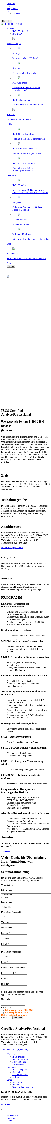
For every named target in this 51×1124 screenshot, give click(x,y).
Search (11, 266)
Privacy (15, 1084)
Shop (9, 244)
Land (4, 978)
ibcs (8, 6)
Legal (9, 1079)
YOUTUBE (12, 1115)
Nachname (6, 927)
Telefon (5, 956)
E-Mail (5, 944)
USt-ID (5, 984)
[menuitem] (10, 11)
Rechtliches (6, 1007)
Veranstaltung (7, 885)
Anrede (4, 897)
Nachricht (5, 999)
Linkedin (11, 3)
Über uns (11, 1054)
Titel (3, 916)
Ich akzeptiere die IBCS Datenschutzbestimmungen (14, 1013)
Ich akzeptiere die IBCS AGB (19, 1010)
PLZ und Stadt (8, 973)
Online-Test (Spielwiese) (12, 547)
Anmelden (5, 851)
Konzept (10, 28)
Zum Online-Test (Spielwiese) (14, 1049)
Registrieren (12, 8)
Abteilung (5, 938)
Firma (4, 962)
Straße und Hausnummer (13, 967)
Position (5, 933)
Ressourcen (12, 175)
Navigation (6, 21)
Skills (9, 124)
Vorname (6, 922)
